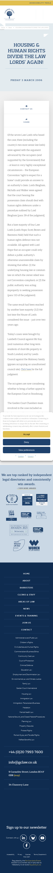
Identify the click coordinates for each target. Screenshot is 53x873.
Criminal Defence (26, 665)
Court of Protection (26, 661)
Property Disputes (26, 726)
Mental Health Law (26, 712)
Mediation (26, 708)
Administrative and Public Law (26, 638)
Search (33, 14)
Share (26, 122)
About (26, 580)
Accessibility (11, 854)
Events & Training (26, 615)
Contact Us (26, 109)
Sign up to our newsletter (27, 827)
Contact (26, 629)
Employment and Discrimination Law (26, 674)
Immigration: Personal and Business (26, 703)
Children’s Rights (26, 642)
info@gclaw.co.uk (23, 762)
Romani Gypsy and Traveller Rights (26, 735)
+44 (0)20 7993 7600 (39, 14)
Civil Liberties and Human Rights (26, 647)
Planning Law (27, 721)
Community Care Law (26, 656)
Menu (46, 14)
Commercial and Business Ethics (26, 651)
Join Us (26, 622)
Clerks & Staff (26, 594)
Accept (26, 434)
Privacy (30, 456)
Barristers (26, 587)
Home (26, 573)
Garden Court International (26, 688)
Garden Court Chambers (9, 14)
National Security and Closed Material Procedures (26, 717)
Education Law (26, 670)
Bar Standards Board (33, 861)
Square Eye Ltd (35, 865)
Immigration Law (26, 698)
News (26, 608)
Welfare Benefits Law (26, 740)
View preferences (27, 450)
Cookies (21, 456)
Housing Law (26, 694)
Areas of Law (26, 601)
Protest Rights (26, 730)
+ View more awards (26, 488)
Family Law (26, 683)
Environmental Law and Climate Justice (26, 679)
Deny (26, 442)
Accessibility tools (40, 3)
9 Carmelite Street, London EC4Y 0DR (26, 773)
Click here (26, 369)
